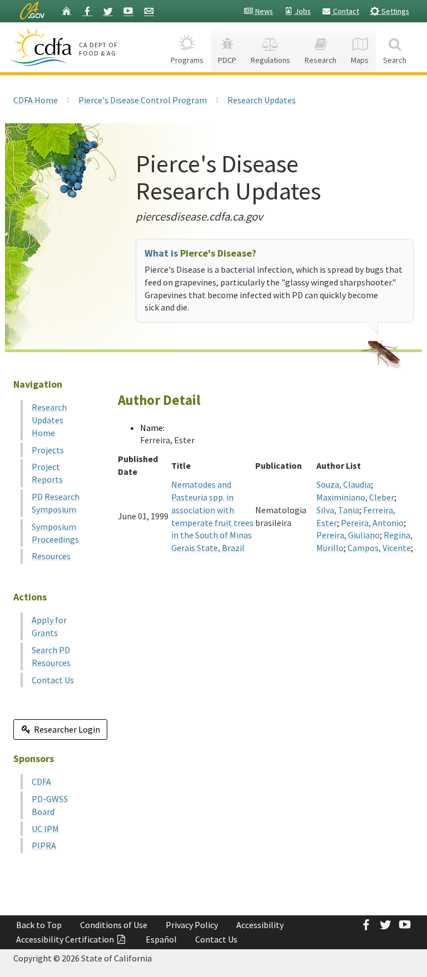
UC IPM (45, 828)
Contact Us (53, 679)
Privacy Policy (192, 924)
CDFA (41, 781)
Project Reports (47, 473)
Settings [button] (394, 11)
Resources (51, 556)
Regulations (270, 60)
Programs (187, 60)
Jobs (302, 11)
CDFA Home (35, 100)
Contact (345, 11)
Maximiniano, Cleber (355, 497)
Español (161, 939)
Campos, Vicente (379, 547)
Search (394, 60)
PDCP (227, 60)
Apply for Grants (49, 626)
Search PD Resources (51, 656)
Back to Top (39, 924)
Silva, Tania (337, 509)
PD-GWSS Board (50, 805)
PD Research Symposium (56, 503)
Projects (48, 449)
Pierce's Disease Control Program (142, 100)
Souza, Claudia (343, 484)
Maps (360, 60)
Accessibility (260, 924)
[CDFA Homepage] (42, 46)
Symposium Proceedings (55, 533)
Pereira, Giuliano (348, 534)
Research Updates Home (49, 420)
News (263, 11)
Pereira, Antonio (372, 522)
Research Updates (261, 100)
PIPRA (44, 845)
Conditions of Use (113, 924)
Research (320, 60)
